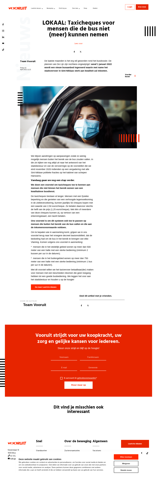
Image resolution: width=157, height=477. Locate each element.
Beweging (50, 8)
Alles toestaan (126, 457)
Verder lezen (128, 76)
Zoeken (95, 8)
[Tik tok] (3, 49)
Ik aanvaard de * (80, 378)
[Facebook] (74, 52)
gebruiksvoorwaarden (86, 378)
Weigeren (126, 464)
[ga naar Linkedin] (3, 37)
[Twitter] (80, 52)
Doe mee (75, 8)
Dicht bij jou (63, 8)
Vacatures (97, 450)
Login (129, 7)
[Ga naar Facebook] (3, 24)
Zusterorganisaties (72, 450)
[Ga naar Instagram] (3, 31)
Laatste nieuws (36, 8)
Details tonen (126, 470)
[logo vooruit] (18, 8)
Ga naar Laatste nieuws (45, 287)
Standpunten (41, 450)
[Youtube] (3, 43)
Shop (85, 8)
